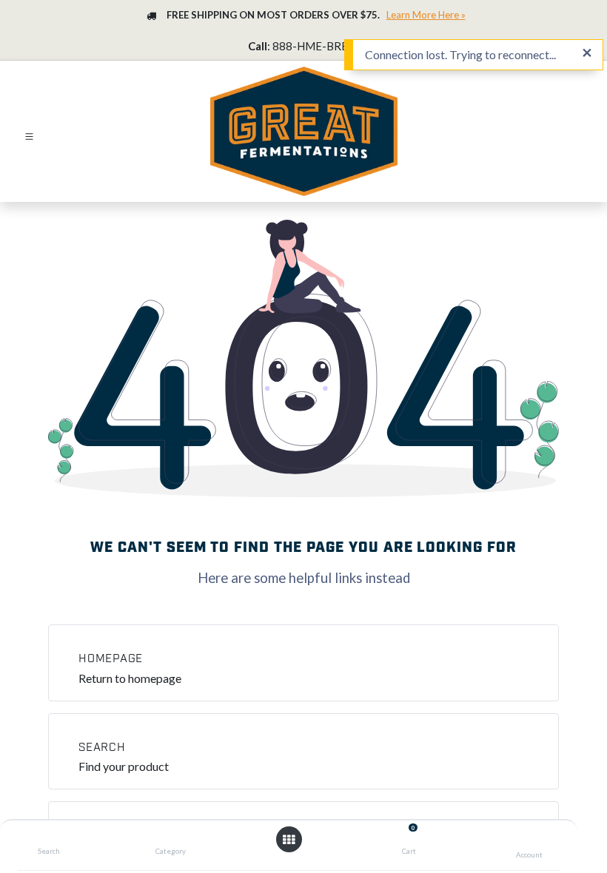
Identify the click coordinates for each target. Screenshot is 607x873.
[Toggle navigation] (29, 135)
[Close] (587, 53)
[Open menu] (289, 839)
